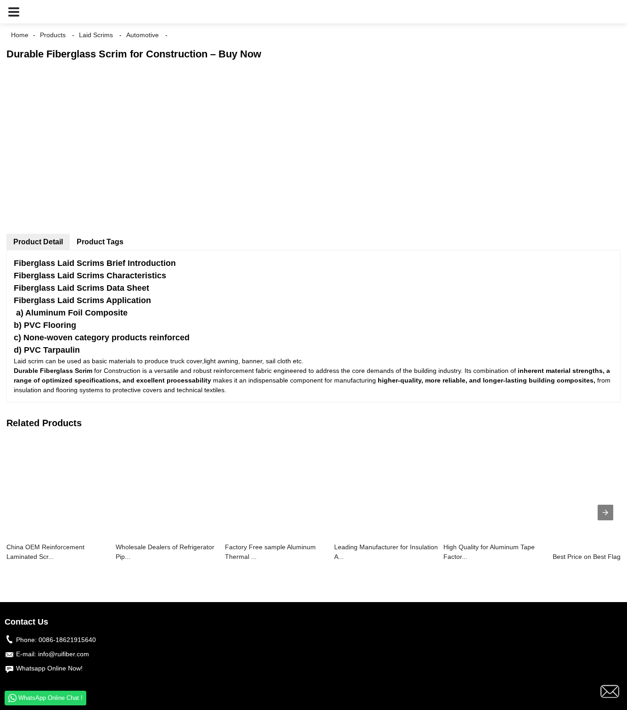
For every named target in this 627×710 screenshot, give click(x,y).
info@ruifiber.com (63, 654)
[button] (14, 11)
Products (53, 35)
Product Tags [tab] (100, 242)
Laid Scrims (96, 35)
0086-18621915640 (67, 639)
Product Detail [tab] (38, 242)
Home (19, 35)
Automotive (142, 35)
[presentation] (605, 512)
